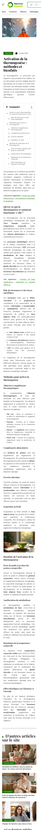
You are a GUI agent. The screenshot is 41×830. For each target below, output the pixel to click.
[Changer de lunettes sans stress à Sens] (19, 811)
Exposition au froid (17, 140)
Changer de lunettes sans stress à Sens (17, 824)
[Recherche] (31, 4)
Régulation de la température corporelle (21, 158)
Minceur (8, 53)
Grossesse (8, 791)
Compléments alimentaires (20, 133)
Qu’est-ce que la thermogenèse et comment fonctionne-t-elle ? (20, 113)
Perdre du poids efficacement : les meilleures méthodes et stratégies (19, 198)
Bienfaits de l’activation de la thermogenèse (19, 144)
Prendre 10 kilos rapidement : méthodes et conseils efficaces (19, 282)
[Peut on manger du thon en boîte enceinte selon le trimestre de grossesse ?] (19, 783)
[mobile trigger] (4, 4)
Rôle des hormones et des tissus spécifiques (20, 118)
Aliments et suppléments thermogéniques (19, 129)
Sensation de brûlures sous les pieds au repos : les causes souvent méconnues (17, 768)
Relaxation (8, 820)
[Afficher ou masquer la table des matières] (26, 107)
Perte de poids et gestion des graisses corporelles (21, 149)
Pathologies (9, 763)
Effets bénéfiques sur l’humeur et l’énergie (18, 163)
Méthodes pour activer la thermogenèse (17, 123)
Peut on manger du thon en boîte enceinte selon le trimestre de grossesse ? (18, 796)
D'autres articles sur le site (19, 738)
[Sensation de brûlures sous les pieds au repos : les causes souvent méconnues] (19, 754)
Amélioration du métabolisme (21, 154)
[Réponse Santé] (15, 4)
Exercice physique (17, 136)
